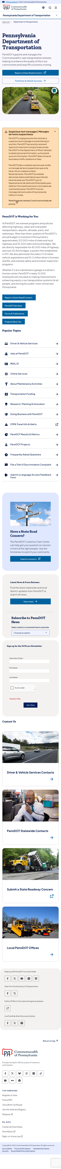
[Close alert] (55, 131)
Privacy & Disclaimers (22, 1149)
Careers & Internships (12, 1127)
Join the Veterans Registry (14, 1109)
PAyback (6, 1114)
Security (5, 1151)
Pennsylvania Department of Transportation (26, 15)
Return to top (49, 1041)
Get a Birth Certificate (12, 1105)
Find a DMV (7, 1100)
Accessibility (7, 1149)
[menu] (56, 8)
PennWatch (7, 1131)
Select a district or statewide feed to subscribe (30, 627)
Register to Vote (9, 1095)
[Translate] (43, 7)
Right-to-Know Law (11, 1136)
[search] (50, 8)
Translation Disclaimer (41, 1149)
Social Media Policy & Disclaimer (23, 1151)
